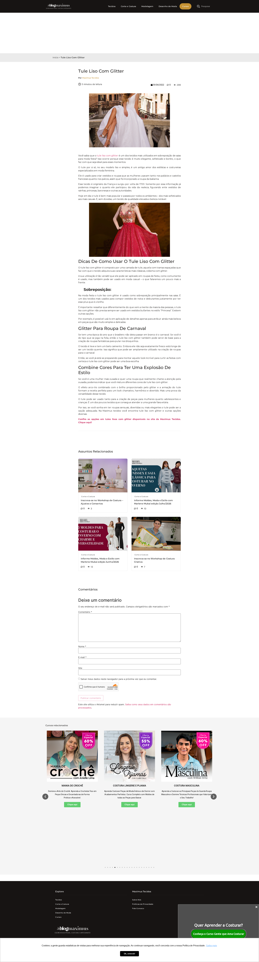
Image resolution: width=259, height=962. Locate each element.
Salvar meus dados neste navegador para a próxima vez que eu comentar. (119, 679)
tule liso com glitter (107, 155)
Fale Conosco (138, 908)
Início (55, 57)
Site (80, 668)
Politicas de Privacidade (142, 904)
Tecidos (111, 6)
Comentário (85, 612)
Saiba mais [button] (211, 945)
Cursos (185, 6)
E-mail (82, 657)
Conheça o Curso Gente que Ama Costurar (218, 933)
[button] (45, 797)
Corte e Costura (128, 6)
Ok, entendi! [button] (129, 954)
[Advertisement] (129, 33)
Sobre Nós (136, 900)
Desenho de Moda (168, 6)
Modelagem (147, 6)
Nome (82, 646)
